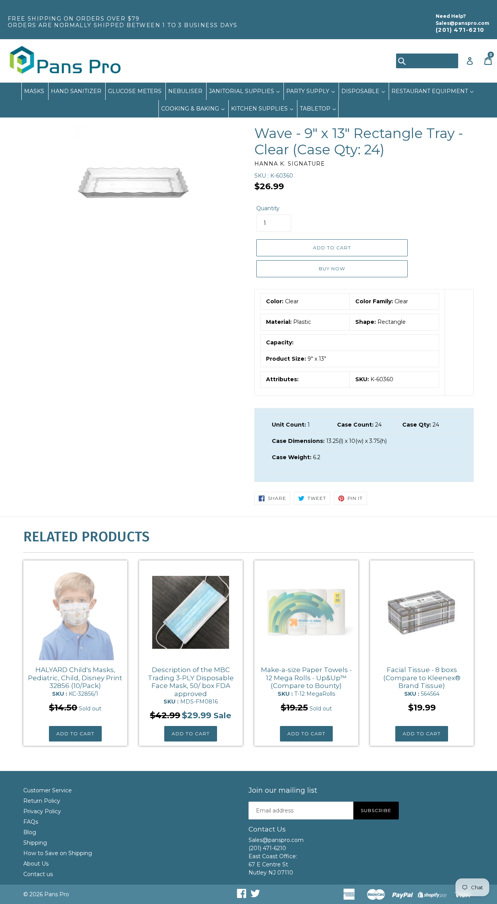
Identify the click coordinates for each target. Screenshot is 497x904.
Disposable (361, 91)
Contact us (38, 874)
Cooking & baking (191, 108)
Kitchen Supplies (260, 108)
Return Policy (41, 800)
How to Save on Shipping (57, 853)
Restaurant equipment (430, 91)
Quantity (268, 208)
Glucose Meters (135, 91)
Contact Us (267, 829)
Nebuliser (185, 91)
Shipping (35, 842)
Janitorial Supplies (242, 91)
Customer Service (47, 790)
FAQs (30, 821)
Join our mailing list (282, 790)
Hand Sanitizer (76, 91)
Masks (34, 91)
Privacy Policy (42, 811)
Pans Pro (56, 894)
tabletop (316, 108)
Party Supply (308, 91)
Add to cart (75, 733)
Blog (29, 832)
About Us (36, 863)
